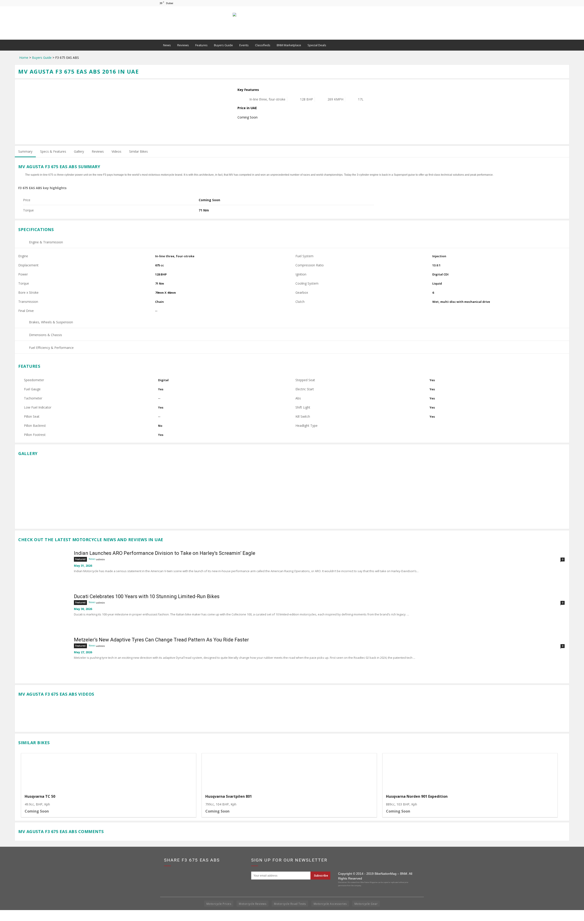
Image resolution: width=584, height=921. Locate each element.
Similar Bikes (138, 151)
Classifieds (262, 45)
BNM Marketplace (289, 45)
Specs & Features (53, 151)
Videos (116, 151)
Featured (80, 559)
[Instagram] (418, 3)
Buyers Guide (223, 45)
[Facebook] (410, 3)
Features (201, 45)
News (167, 45)
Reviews (183, 45)
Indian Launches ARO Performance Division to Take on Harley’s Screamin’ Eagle (164, 553)
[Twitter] (425, 3)
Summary (25, 151)
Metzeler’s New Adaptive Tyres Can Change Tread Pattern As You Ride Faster (161, 640)
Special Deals (317, 45)
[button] (423, 45)
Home (23, 57)
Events (244, 45)
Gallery (79, 151)
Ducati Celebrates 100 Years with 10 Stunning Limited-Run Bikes (146, 596)
